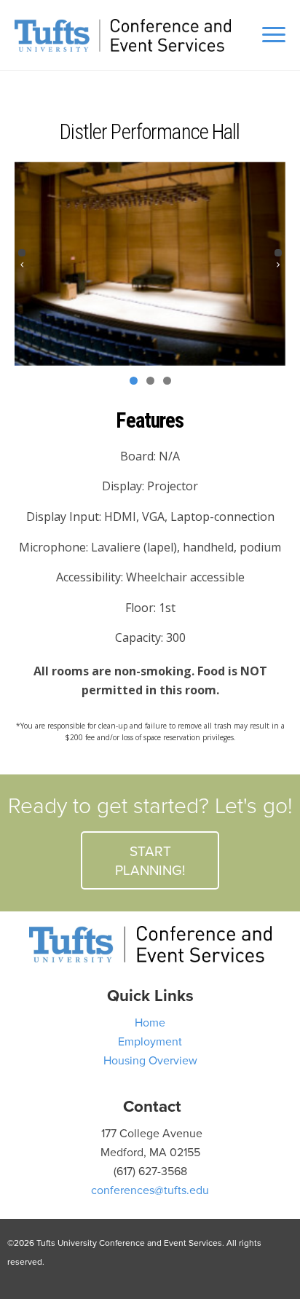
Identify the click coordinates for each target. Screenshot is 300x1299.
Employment (150, 1041)
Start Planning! (150, 860)
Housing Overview (150, 1060)
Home (150, 1022)
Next (278, 252)
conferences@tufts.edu (150, 1190)
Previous (21, 252)
